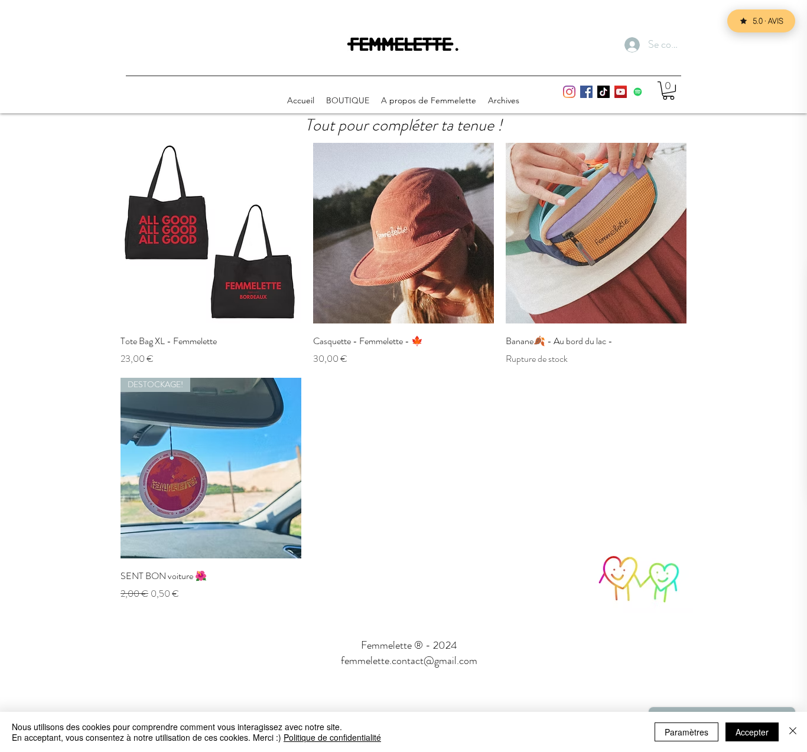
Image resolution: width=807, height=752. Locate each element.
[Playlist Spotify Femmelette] (638, 92)
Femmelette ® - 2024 (409, 645)
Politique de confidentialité (332, 737)
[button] (668, 90)
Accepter (752, 732)
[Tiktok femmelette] (603, 92)
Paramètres (686, 732)
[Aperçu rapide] (211, 233)
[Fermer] (793, 732)
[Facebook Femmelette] (586, 92)
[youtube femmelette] (620, 92)
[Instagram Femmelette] (569, 92)
